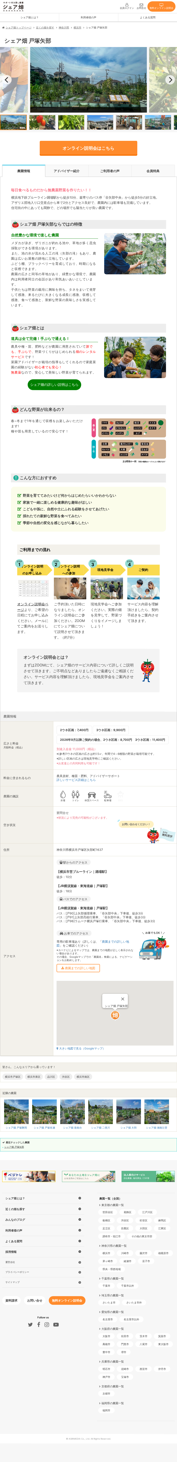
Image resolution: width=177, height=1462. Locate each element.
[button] (115, 1015)
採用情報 (11, 1251)
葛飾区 (127, 1212)
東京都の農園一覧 (112, 1205)
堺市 (123, 1352)
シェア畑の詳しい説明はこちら (54, 384)
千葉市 (106, 1285)
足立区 (106, 1228)
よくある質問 (147, 17)
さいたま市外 (134, 1302)
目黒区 (125, 1228)
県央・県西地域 (112, 1269)
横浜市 (106, 1253)
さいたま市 (109, 1302)
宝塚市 (125, 1377)
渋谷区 (125, 1220)
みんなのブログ (15, 1219)
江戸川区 (147, 1212)
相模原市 (163, 1253)
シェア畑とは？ (30, 17)
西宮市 (143, 1369)
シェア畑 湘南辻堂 (156, 1127)
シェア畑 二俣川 (100, 1127)
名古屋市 (108, 1319)
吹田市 (125, 1336)
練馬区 (162, 1220)
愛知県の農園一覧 (112, 1312)
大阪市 (106, 1336)
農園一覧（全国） (110, 1198)
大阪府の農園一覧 (112, 1328)
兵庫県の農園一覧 (112, 1361)
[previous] (7, 80)
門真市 (125, 1344)
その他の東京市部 (141, 1236)
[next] (170, 80)
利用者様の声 (88, 17)
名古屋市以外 (131, 1319)
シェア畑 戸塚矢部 (14, 1146)
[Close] (122, 999)
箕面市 (162, 1336)
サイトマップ (12, 1282)
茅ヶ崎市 (108, 1261)
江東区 (162, 1228)
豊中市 (106, 1352)
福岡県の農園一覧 (112, 1403)
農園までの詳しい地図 (79, 968)
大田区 (143, 1228)
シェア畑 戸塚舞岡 (16, 1127)
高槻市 (106, 1344)
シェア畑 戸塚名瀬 (44, 1127)
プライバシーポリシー (17, 1272)
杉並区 (143, 1220)
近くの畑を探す (15, 1209)
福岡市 (106, 1410)
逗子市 (146, 1261)
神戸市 (106, 1377)
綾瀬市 (127, 1261)
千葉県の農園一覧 (112, 1278)
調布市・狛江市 (112, 1236)
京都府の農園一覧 (112, 1386)
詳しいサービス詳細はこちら (76, 780)
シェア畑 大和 (128, 1127)
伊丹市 (162, 1369)
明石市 (106, 1369)
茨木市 (143, 1336)
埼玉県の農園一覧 (112, 1295)
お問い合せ (34, 1300)
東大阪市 (163, 1344)
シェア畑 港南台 (72, 1127)
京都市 (106, 1393)
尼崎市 (125, 1369)
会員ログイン (127, 7)
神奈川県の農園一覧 (114, 1245)
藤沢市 (143, 1253)
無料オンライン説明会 (161, 7)
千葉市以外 (127, 1285)
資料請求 (11, 1300)
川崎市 (125, 1253)
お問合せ (141, 7)
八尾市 (143, 1344)
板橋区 (106, 1220)
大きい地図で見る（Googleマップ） (82, 1048)
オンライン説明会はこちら (88, 148)
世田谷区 (108, 1212)
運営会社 (10, 1262)
